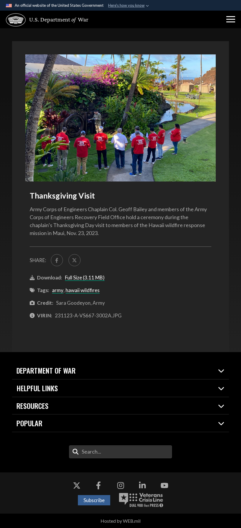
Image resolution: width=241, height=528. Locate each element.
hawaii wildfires (83, 290)
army (57, 290)
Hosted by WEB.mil (120, 521)
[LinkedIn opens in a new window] (142, 485)
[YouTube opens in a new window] (164, 485)
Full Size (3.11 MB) (85, 277)
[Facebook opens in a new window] (98, 485)
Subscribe (94, 500)
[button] (230, 19)
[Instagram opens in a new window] (120, 485)
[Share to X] (74, 260)
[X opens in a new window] (76, 485)
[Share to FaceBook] (57, 260)
